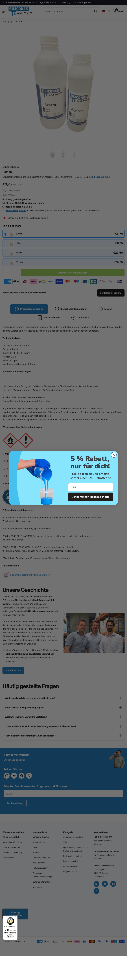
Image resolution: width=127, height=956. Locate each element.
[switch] (10, 936)
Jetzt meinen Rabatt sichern (90, 497)
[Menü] (16, 917)
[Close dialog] (113, 455)
